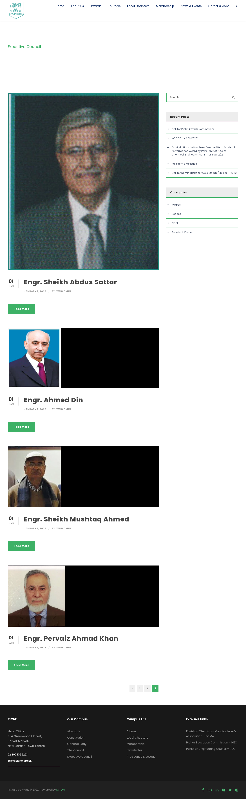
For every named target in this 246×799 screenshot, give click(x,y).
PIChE (175, 223)
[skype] (223, 790)
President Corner (182, 232)
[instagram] (236, 790)
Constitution (75, 738)
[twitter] (230, 790)
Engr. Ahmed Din (53, 400)
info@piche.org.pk (20, 761)
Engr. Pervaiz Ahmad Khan (71, 638)
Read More (21, 309)
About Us (77, 6)
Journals (114, 6)
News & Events (191, 6)
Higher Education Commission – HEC (211, 742)
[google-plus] (210, 790)
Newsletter (134, 750)
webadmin (63, 291)
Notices (176, 214)
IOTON (60, 789)
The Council (75, 750)
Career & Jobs (218, 6)
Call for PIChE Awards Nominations (193, 129)
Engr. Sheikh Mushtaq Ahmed (76, 519)
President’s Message (184, 164)
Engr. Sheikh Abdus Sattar (70, 282)
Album (131, 731)
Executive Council (79, 757)
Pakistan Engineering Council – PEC (210, 749)
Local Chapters (138, 6)
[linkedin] (217, 790)
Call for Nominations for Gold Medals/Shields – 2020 (204, 173)
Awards (95, 6)
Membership (165, 6)
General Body (76, 744)
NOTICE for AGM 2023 (185, 138)
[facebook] (203, 790)
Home (59, 6)
